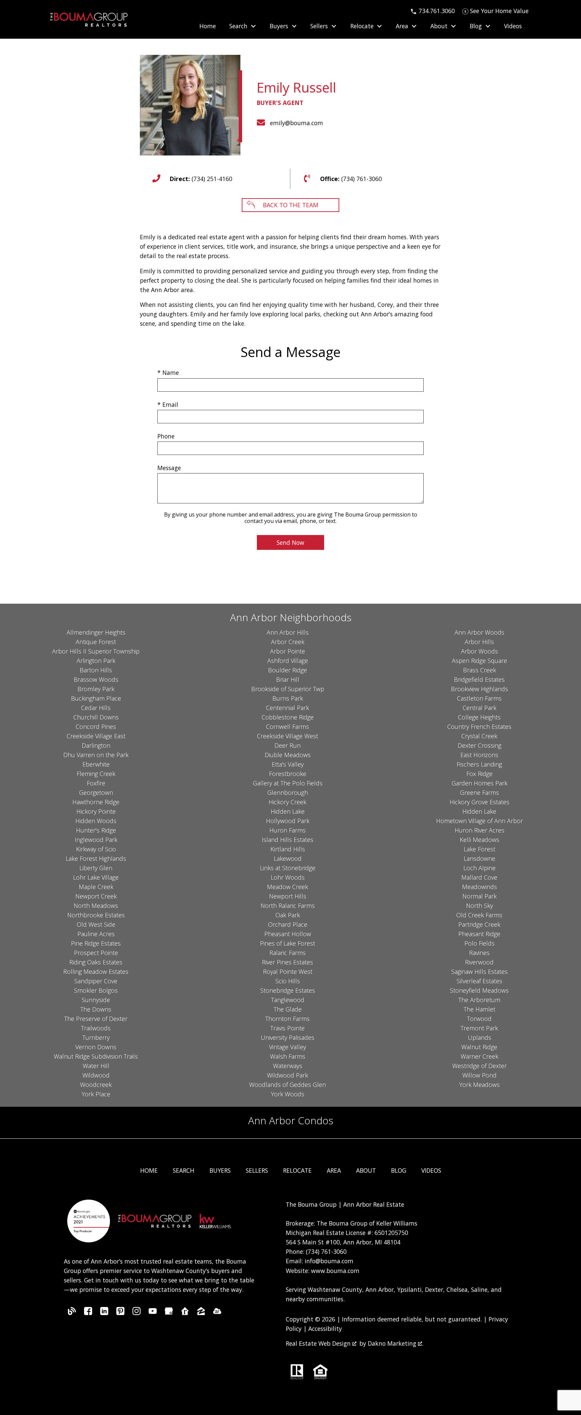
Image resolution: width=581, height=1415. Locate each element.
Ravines (479, 953)
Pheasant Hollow (287, 934)
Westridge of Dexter (479, 1066)
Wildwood (96, 1075)
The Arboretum (479, 1000)
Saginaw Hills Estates (479, 971)
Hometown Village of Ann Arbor (479, 821)
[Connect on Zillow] (201, 1313)
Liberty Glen (95, 868)
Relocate (297, 1170)
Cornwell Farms (287, 726)
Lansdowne (479, 858)
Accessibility (325, 1328)
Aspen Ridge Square (479, 661)
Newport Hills (287, 896)
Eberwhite (96, 764)
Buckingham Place (96, 698)
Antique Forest (96, 642)
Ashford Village (287, 661)
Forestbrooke (287, 774)
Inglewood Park (96, 840)
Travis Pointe (287, 1028)
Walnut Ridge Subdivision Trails (96, 1056)
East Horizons (479, 755)
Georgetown (96, 792)
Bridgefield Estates (479, 679)
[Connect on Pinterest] (120, 1313)
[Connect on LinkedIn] (104, 1313)
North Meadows (96, 905)
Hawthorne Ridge (95, 802)
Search (183, 1170)
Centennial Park (287, 708)
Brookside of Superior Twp (287, 689)
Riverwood (479, 962)
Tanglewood (287, 1000)
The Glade (288, 1009)
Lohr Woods (288, 877)
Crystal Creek (479, 736)
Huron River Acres (479, 830)
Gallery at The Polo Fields (287, 783)
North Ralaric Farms (288, 905)
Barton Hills (96, 670)
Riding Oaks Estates (95, 962)
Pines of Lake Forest (287, 943)
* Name (168, 372)
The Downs (95, 1009)
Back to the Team (290, 205)
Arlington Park (96, 661)
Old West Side (96, 924)
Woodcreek (96, 1085)
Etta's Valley (288, 764)
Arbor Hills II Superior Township (96, 651)
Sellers (257, 1170)
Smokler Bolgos (96, 990)
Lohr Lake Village (96, 877)
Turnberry (96, 1037)
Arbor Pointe (287, 651)
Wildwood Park (287, 1075)
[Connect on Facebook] (88, 1313)
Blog (398, 1170)
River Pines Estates (287, 962)
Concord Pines (96, 726)
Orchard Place (287, 924)
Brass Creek (479, 670)
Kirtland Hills (287, 849)
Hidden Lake (288, 811)
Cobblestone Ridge (288, 717)
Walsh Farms (287, 1056)
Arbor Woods (479, 651)
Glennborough (287, 792)
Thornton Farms (287, 1019)
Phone (166, 436)
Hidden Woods (95, 821)
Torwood (479, 1019)
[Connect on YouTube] (153, 1313)
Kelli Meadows (479, 840)
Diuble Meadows (288, 755)
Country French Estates (479, 726)
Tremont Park (479, 1028)
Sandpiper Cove (95, 981)
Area (334, 1170)
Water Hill (96, 1066)
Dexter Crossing (479, 745)
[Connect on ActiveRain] (217, 1313)
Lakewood (288, 858)
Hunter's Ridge (96, 830)
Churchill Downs (96, 717)
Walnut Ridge (479, 1047)
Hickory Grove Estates (479, 802)
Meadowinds (479, 887)
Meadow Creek (287, 887)
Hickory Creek (287, 802)
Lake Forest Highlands (96, 858)
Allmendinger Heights (96, 632)
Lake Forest (479, 849)
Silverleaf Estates (479, 981)
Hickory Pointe (96, 811)
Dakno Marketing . (395, 1343)
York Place (96, 1094)
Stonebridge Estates (287, 990)
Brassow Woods (96, 679)
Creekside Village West (287, 736)
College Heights (479, 717)
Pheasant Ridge (479, 934)
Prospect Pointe (96, 953)
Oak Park (287, 915)
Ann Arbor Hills (288, 632)
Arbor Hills (479, 642)
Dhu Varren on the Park (95, 755)
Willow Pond (479, 1075)
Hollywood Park (287, 821)
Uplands (479, 1037)
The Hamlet (479, 1009)
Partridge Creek (479, 924)
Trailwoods (96, 1028)
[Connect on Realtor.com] (185, 1313)
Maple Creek (96, 887)
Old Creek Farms (479, 915)
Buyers (220, 1170)
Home (207, 26)
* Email (167, 404)
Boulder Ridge (287, 670)
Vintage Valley (287, 1047)
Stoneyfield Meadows (479, 990)
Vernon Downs (95, 1047)
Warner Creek (479, 1056)
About (366, 1170)
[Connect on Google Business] (169, 1313)
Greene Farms (479, 792)
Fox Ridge (479, 774)
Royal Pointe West (287, 971)
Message (169, 468)
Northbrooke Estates (96, 915)
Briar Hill (287, 679)
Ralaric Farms (287, 953)
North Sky (479, 905)
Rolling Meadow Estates (95, 971)
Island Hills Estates (287, 840)
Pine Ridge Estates (96, 943)
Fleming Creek (96, 774)
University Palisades (287, 1037)
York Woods (287, 1094)
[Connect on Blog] (72, 1313)
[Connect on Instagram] (136, 1313)
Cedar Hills (96, 708)
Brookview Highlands (479, 689)
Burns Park (287, 698)
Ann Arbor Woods (479, 632)
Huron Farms (287, 830)
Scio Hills (287, 981)
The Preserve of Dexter (95, 1019)
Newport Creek (96, 896)
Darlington (96, 745)
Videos (513, 26)
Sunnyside (96, 1000)
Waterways (287, 1066)
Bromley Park (95, 689)
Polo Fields (479, 943)
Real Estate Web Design (319, 1343)
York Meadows (479, 1085)
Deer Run (287, 745)
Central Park (479, 708)
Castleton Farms (479, 698)
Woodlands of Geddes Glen (287, 1085)
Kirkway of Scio (96, 849)
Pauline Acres (96, 934)
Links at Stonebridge (287, 868)
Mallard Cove (479, 877)
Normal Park (479, 896)
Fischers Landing (479, 764)
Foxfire (96, 783)
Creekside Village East (96, 736)
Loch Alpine (479, 868)
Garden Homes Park (479, 783)
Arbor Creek (287, 642)
